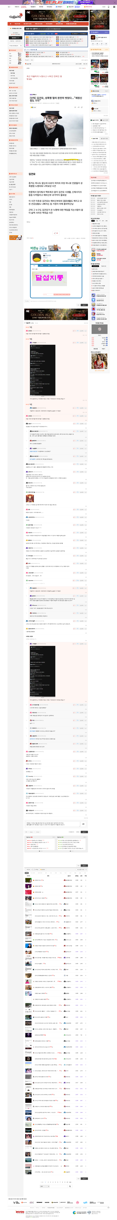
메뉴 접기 (76, 265)
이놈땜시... (39, 963)
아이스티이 (68, 1035)
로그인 (104, 6)
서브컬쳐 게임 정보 (13, 214)
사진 (70, 873)
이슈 (33, 873)
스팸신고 (78, 238)
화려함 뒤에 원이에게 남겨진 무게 (44, 1058)
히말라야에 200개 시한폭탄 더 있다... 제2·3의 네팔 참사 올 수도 (51, 1053)
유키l (67, 1070)
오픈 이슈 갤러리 (12, 177)
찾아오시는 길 (78, 1207)
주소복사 (27, 301)
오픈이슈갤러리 (84, 60)
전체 (27, 873)
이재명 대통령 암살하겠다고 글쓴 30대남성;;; (47, 1064)
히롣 (67, 975)
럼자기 (67, 1136)
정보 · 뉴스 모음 (12, 90)
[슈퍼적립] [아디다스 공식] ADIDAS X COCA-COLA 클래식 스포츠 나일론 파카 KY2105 (99, 190)
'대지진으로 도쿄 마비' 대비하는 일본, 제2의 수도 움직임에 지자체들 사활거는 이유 (56, 1023)
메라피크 (68, 1005)
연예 (40, 873)
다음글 (30, 832)
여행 (10, 207)
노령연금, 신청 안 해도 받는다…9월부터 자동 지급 (48, 1029)
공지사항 (85, 1207)
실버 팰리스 (11, 222)
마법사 (10, 56)
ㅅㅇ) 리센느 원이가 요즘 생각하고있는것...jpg (47, 1160)
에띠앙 (67, 1166)
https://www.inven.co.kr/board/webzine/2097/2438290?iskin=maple (43, 301)
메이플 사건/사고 (12, 145)
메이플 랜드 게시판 (13, 115)
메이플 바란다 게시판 (13, 118)
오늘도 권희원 (40, 993)
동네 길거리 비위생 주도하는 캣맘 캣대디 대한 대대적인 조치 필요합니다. (53, 1082)
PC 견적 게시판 (12, 187)
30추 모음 (13, 75)
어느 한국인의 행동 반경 (42, 1106)
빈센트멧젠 (68, 1023)
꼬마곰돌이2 (69, 1064)
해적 (10, 63)
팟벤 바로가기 (12, 197)
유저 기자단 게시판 (13, 100)
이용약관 (43, 1207)
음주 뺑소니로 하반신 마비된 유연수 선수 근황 (47, 1088)
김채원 (38, 892)
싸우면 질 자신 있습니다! (42, 1047)
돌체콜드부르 (69, 880)
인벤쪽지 (44, 261)
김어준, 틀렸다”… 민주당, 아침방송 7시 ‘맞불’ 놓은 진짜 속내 (50, 1011)
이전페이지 (71, 832)
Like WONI (39, 1035)
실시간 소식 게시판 (13, 93)
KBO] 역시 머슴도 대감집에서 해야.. (45, 939)
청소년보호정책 (60, 1207)
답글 (83, 335)
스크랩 (68, 238)
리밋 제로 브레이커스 (13, 225)
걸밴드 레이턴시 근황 (41, 1041)
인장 (34, 265)
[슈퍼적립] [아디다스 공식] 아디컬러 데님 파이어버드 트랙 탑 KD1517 (99, 185)
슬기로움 (68, 910)
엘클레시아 (68, 922)
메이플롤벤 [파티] (12, 153)
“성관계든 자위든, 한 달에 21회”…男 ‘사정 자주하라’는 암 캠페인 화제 (52, 981)
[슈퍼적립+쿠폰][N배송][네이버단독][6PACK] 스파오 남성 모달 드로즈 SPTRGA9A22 (99, 188)
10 (67, 1182)
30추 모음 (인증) (14, 78)
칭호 (56, 265)
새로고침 (86, 323)
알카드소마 (68, 951)
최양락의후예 (69, 1047)
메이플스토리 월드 (13, 151)
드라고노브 (68, 939)
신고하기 (73, 238)
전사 (10, 53)
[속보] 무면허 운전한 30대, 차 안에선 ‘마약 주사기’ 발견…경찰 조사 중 (53, 969)
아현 (37, 886)
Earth (67, 904)
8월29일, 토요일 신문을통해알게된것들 (45, 1124)
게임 (61, 873)
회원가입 (12, 41)
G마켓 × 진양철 (40, 1130)
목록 (80, 68)
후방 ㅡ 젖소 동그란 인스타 (43, 1172)
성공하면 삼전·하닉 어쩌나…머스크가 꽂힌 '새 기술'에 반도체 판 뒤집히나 (53, 1112)
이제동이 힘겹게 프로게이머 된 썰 (44, 945)
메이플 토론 (11, 143)
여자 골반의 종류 (40, 999)
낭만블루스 (68, 933)
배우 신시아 (39, 1118)
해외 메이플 (11, 148)
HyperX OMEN (12, 217)
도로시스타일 (69, 945)
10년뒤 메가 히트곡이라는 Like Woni (45, 1136)
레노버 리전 (11, 219)
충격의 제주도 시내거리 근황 (43, 987)
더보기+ (54, 837)
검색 (21, 45)
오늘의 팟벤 (11, 182)
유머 (46, 873)
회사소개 (32, 1207)
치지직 (10, 199)
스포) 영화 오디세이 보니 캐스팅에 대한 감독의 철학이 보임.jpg (51, 1148)
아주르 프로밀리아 (13, 227)
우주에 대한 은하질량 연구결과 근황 (45, 1100)
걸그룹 (10, 204)
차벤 (10, 202)
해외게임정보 (12, 209)
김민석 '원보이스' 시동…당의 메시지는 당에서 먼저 (48, 916)
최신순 (36, 323)
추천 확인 (83, 238)
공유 (65, 238)
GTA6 (10, 232)
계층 (75, 873)
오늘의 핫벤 (11, 179)
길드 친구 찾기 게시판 (13, 121)
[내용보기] (42, 583)
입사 (67, 1017)
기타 (85, 873)
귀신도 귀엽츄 (40, 898)
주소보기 (27, 60)
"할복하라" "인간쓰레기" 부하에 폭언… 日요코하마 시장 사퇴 (50, 1154)
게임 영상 (11, 212)
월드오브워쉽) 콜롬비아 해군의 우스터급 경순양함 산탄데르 (50, 1166)
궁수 (10, 58)
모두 (65, 294)
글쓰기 (84, 865)
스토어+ (106, 49)
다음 (70, 1182)
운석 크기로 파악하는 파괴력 (43, 1094)
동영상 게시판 (12, 136)
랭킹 (49, 265)
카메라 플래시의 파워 (41, 1076)
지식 (65, 873)
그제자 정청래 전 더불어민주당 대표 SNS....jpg (47, 904)
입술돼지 (68, 1172)
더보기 (51, 261)
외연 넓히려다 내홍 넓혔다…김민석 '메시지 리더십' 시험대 (50, 927)
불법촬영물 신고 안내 (69, 1207)
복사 (32, 60)
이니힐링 (47, 261)
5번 (55, 294)
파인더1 (68, 916)
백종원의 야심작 (40, 951)
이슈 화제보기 (83, 33)
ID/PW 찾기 (18, 41)
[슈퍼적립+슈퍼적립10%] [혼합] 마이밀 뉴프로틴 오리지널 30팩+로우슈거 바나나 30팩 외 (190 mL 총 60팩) (99, 180)
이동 (86, 335)
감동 (80, 873)
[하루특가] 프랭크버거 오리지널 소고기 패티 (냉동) (99, 183)
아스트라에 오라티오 (13, 230)
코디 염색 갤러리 (12, 130)
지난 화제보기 (75, 33)
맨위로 (78, 832)
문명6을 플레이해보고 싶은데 (43, 975)
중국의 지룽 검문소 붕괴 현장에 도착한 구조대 (47, 1005)
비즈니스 (37, 1207)
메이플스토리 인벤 (16, 28)
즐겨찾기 (43, 869)
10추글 (36, 869)
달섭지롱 (28, 63)
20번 (62, 294)
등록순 (32, 323)
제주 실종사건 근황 (41, 1017)
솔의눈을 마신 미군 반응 (42, 933)
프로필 (41, 265)
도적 (10, 60)
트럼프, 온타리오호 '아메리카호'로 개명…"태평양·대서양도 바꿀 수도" (52, 1070)
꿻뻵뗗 (67, 993)
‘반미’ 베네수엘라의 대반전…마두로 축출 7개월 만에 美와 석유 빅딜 (52, 1142)
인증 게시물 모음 (12, 98)
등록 (83, 824)
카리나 (38, 880)
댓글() (84, 68)
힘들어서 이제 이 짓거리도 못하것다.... (45, 922)
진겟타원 (68, 957)
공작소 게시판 (12, 133)
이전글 (37, 832)
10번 (58, 294)
